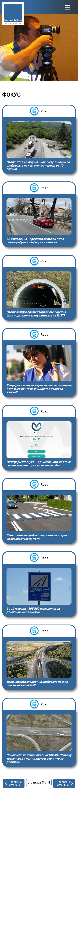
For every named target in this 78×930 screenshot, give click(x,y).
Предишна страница (15, 784)
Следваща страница (63, 784)
